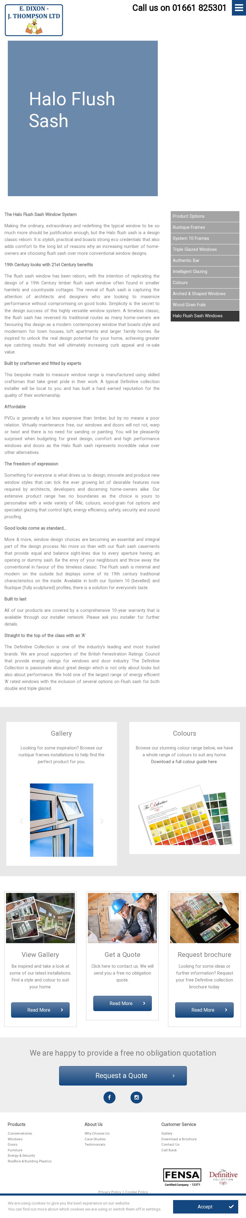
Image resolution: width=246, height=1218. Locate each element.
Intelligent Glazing (190, 271)
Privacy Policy (109, 1192)
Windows (15, 1139)
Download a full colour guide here (184, 761)
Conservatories (20, 1133)
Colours (180, 282)
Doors (12, 1144)
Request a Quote (121, 1076)
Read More (38, 1010)
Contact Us (170, 1144)
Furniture (15, 1150)
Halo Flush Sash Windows (198, 315)
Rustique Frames (189, 227)
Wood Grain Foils (189, 304)
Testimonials (95, 1144)
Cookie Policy (136, 1192)
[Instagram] (136, 1097)
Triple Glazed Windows (195, 249)
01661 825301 (199, 8)
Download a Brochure (178, 1139)
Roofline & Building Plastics (30, 1161)
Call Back (169, 1150)
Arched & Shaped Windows (199, 293)
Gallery (166, 1133)
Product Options (189, 216)
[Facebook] (109, 1097)
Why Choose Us (97, 1133)
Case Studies (95, 1139)
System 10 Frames (191, 238)
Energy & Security (21, 1155)
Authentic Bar (186, 260)
